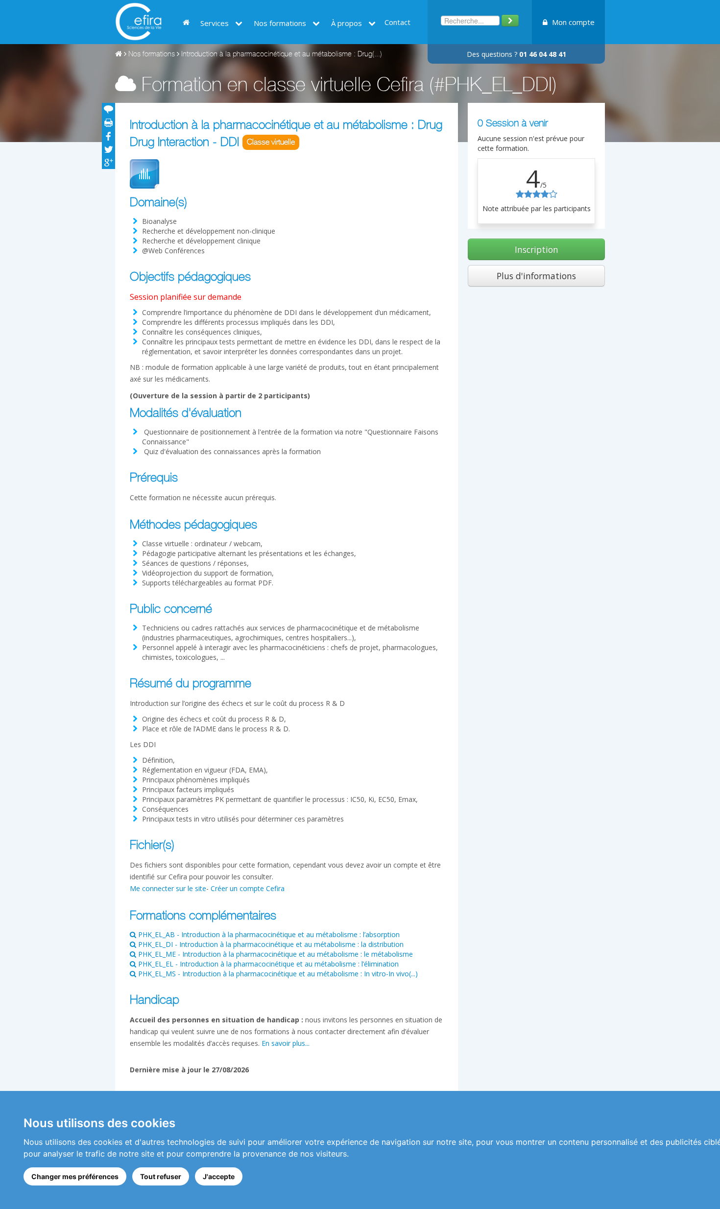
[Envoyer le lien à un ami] (108, 109)
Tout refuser (160, 1176)
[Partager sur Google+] (108, 162)
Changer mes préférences (75, 1176)
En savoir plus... (286, 1043)
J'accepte (219, 1176)
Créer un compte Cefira (248, 888)
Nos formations (151, 54)
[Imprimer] (108, 122)
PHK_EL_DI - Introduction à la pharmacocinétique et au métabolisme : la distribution (270, 944)
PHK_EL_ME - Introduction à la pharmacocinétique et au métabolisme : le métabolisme (274, 954)
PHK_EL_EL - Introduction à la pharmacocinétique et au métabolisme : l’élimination (267, 963)
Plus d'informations (536, 276)
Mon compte (572, 22)
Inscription (536, 249)
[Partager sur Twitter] (108, 149)
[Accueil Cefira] (138, 20)
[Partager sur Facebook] (108, 136)
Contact (397, 22)
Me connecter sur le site (168, 888)
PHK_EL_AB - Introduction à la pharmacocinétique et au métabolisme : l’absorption (268, 934)
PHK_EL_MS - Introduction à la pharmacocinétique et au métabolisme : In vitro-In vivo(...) (277, 973)
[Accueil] (118, 54)
